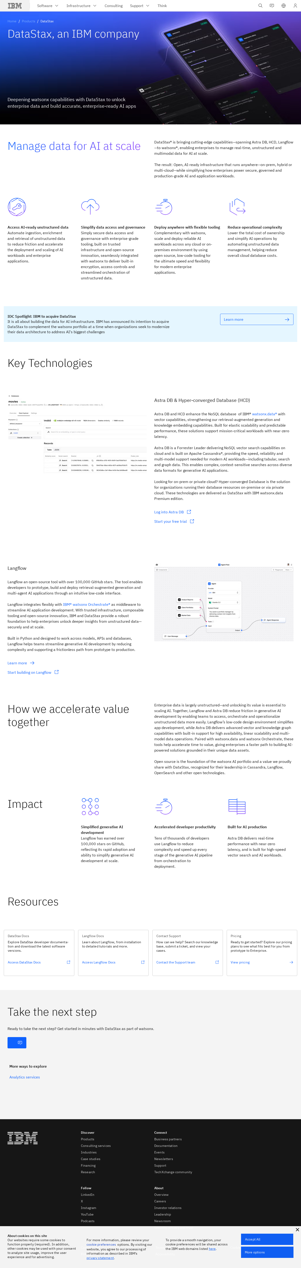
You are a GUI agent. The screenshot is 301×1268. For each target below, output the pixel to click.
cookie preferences (101, 1244)
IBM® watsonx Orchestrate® (86, 604)
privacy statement (100, 1258)
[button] (283, 5)
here (212, 1249)
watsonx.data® (264, 414)
